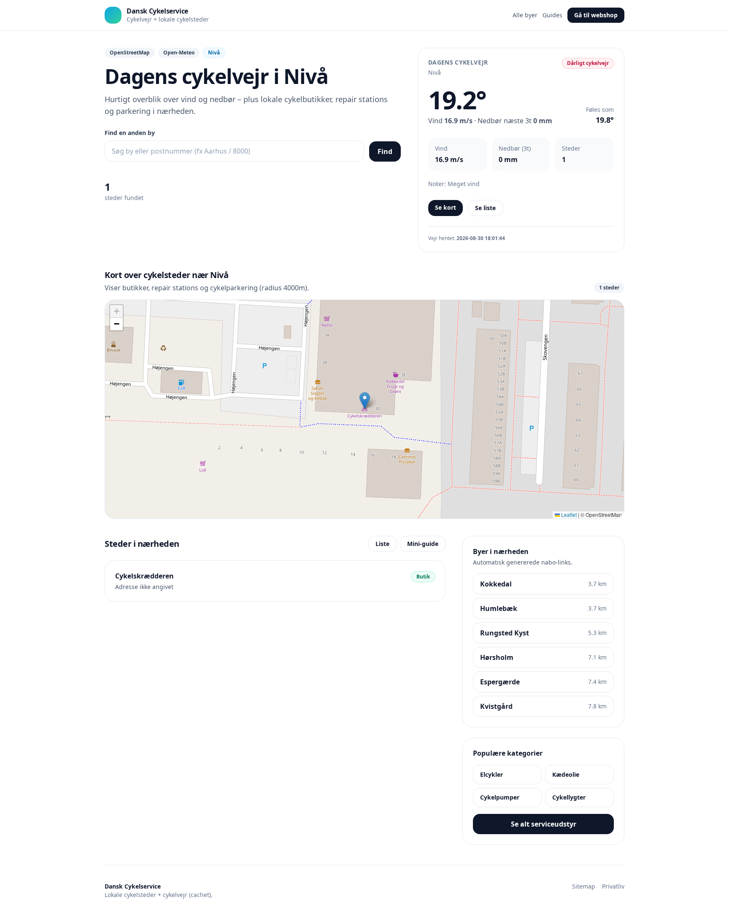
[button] (364, 400)
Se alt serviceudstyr (543, 824)
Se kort (445, 207)
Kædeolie (565, 774)
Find (385, 151)
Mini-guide (422, 544)
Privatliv (613, 886)
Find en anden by (130, 133)
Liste (382, 544)
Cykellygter (569, 797)
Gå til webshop (596, 15)
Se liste (485, 208)
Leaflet (568, 514)
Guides (552, 15)
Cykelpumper (499, 797)
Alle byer (525, 15)
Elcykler (491, 774)
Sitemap (583, 886)
